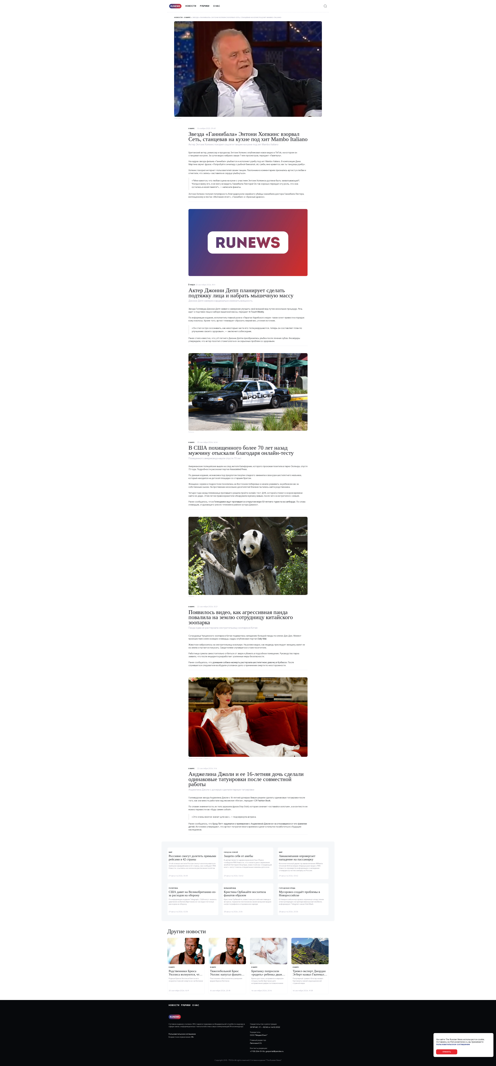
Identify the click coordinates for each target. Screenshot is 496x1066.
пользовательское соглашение (453, 1044)
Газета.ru (275, 155)
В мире (187, 17)
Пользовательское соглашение (182, 1034)
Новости (190, 6)
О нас (216, 6)
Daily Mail (262, 639)
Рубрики (204, 6)
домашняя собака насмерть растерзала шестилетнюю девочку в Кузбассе (249, 662)
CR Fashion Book (262, 800)
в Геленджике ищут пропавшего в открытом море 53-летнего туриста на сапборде (253, 502)
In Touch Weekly (256, 312)
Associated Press (238, 469)
